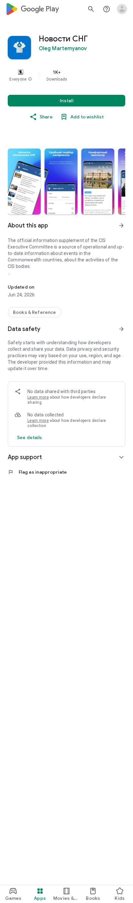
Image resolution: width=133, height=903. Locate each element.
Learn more (38, 397)
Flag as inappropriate (37, 472)
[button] (30, 79)
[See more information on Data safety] (121, 329)
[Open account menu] (122, 9)
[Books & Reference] (34, 312)
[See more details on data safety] (30, 437)
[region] (66, 75)
